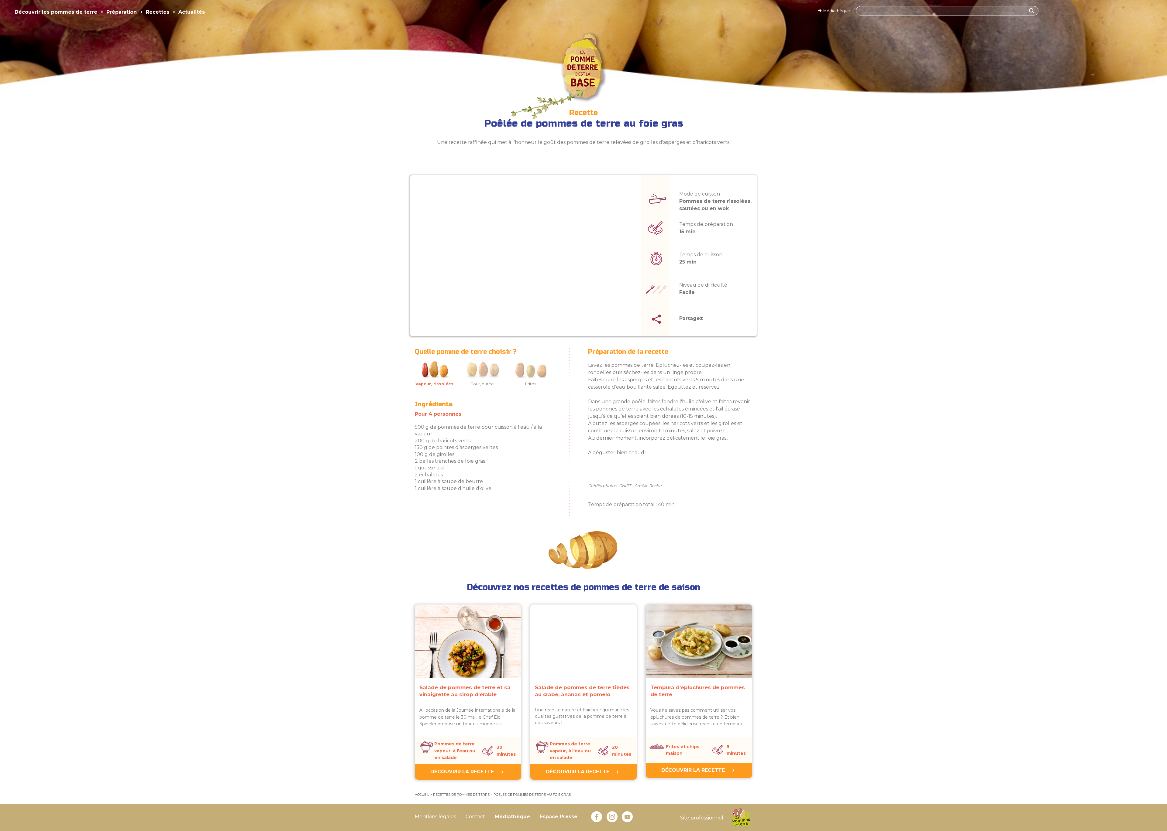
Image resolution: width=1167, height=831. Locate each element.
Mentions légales (435, 816)
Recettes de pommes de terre (461, 794)
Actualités (191, 12)
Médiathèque (835, 11)
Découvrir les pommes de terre (56, 12)
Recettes (157, 12)
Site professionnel (701, 818)
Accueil (422, 794)
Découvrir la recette (462, 772)
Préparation (121, 12)
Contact (475, 816)
